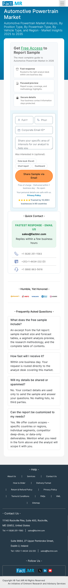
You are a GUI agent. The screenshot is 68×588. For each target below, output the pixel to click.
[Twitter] (40, 570)
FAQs (42, 496)
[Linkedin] (45, 570)
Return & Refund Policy (21, 489)
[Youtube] (50, 570)
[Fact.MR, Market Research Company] (12, 3)
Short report (23, 166)
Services (31, 476)
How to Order (19, 483)
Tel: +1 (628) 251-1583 (13, 530)
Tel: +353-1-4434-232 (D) (23, 551)
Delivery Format (43, 483)
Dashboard (40, 166)
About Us (11, 476)
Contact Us (51, 476)
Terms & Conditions (20, 496)
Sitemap (36, 503)
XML (58, 496)
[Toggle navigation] (62, 3)
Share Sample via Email (33, 176)
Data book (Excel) (26, 161)
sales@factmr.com (34, 234)
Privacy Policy (34, 195)
